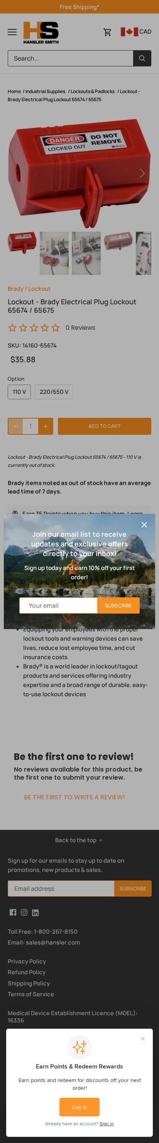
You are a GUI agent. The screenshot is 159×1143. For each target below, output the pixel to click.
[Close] (144, 524)
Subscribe (118, 605)
